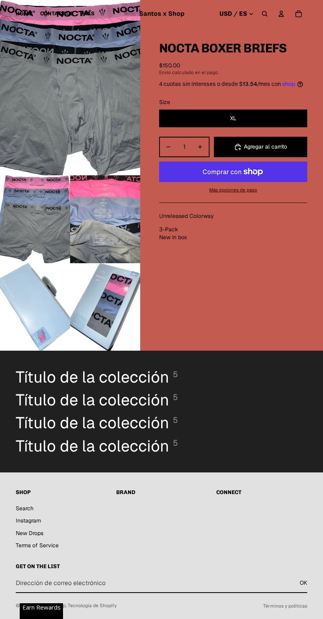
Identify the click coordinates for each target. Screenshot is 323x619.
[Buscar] (264, 13)
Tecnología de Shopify (92, 605)
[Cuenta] (281, 13)
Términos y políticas (285, 606)
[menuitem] (88, 13)
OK (303, 582)
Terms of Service (37, 545)
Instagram (28, 520)
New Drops (29, 533)
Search (24, 508)
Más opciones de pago (233, 190)
